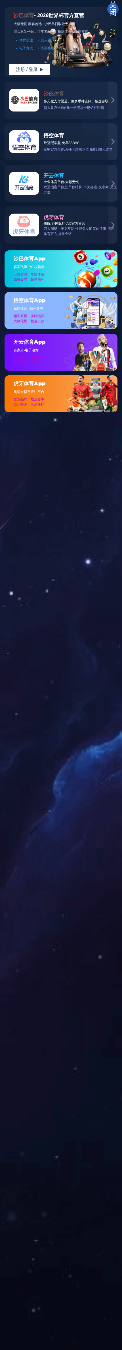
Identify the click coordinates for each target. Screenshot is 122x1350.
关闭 (113, 9)
